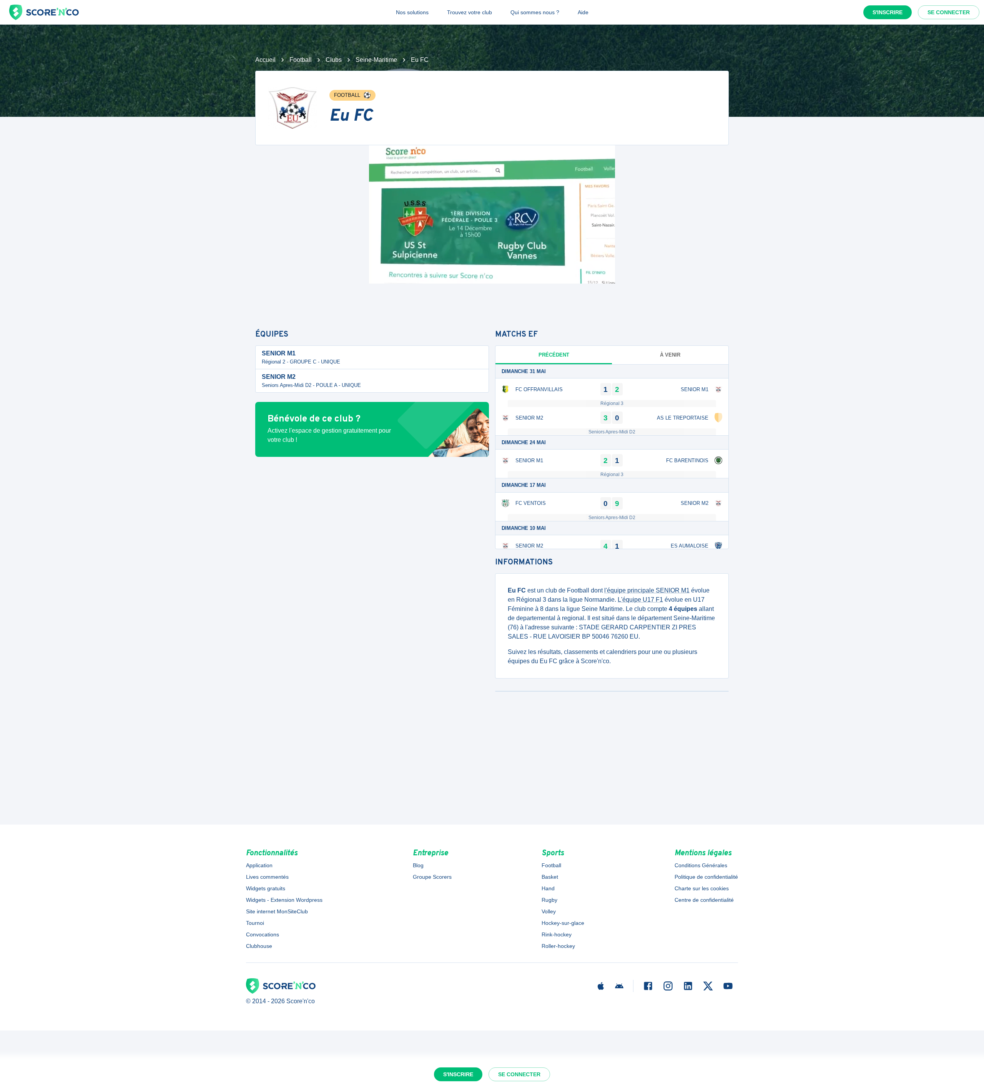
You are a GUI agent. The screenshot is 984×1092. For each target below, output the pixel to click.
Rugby (549, 900)
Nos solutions (412, 12)
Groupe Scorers (432, 877)
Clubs (334, 59)
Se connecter (948, 12)
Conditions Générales (701, 865)
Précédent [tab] (554, 355)
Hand (548, 888)
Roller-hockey (558, 946)
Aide (583, 12)
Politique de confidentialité (706, 877)
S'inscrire (888, 12)
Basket (550, 877)
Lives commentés (267, 877)
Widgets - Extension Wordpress (284, 900)
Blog (418, 865)
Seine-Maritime (376, 59)
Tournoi (255, 923)
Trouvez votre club (469, 12)
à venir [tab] (670, 355)
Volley (549, 911)
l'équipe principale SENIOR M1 (647, 590)
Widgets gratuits (265, 888)
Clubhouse (259, 946)
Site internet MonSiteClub (277, 911)
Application (259, 865)
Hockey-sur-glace (563, 923)
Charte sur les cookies (702, 888)
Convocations (262, 934)
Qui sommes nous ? (534, 12)
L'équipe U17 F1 (640, 599)
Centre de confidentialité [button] (704, 900)
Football (300, 59)
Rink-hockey (557, 934)
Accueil (265, 59)
